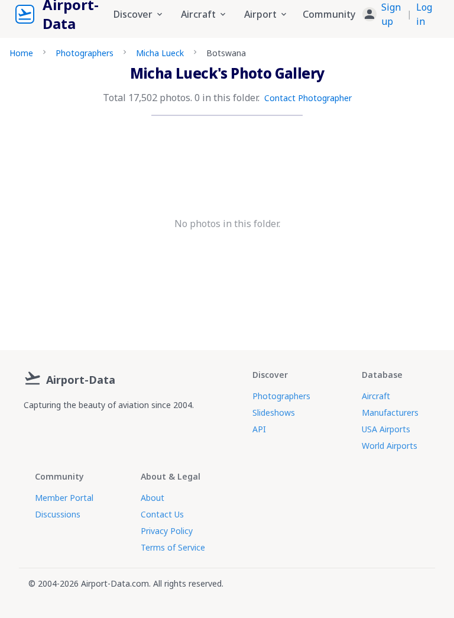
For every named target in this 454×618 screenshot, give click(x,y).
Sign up (391, 14)
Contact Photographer (308, 97)
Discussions (57, 514)
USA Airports (386, 429)
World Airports (389, 445)
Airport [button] (260, 14)
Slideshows (273, 412)
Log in (424, 14)
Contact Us (162, 514)
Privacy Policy (167, 530)
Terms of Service (173, 547)
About (152, 497)
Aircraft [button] (198, 14)
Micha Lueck (160, 53)
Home (21, 53)
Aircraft (376, 396)
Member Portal (64, 497)
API (259, 429)
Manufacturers (390, 412)
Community (329, 14)
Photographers (85, 53)
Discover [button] (133, 14)
